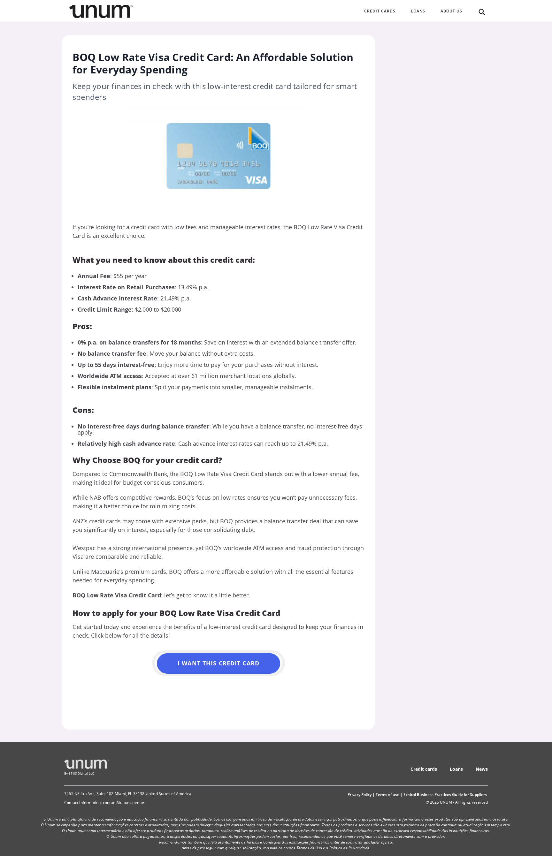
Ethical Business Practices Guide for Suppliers (445, 794)
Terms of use (387, 794)
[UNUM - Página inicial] (101, 11)
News (482, 769)
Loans (456, 769)
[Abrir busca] (481, 11)
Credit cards (423, 769)
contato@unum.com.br (123, 802)
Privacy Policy (360, 794)
